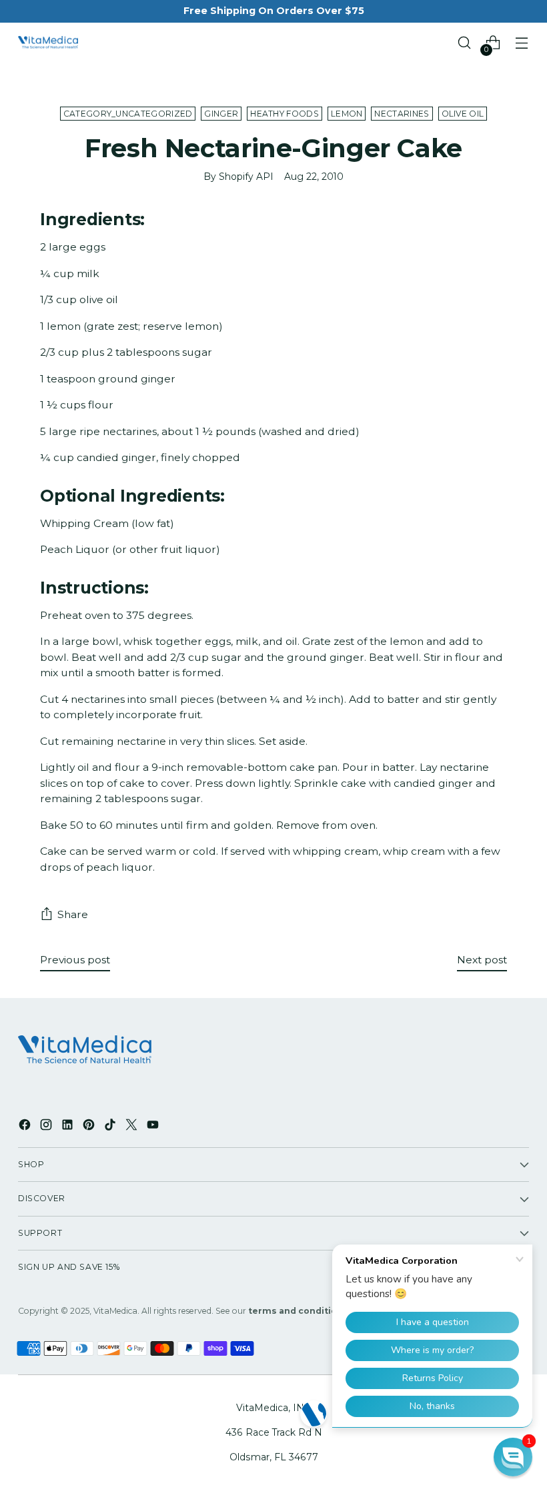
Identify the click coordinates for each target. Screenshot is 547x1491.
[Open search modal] (464, 43)
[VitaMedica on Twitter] (133, 1127)
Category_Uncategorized (128, 114)
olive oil (463, 114)
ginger (221, 114)
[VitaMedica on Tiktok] (111, 1127)
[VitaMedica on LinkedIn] (69, 1127)
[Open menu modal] (522, 43)
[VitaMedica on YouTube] (154, 1127)
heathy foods (284, 114)
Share (72, 914)
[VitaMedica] (48, 42)
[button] (513, 1457)
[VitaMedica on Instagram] (47, 1127)
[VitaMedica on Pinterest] (90, 1127)
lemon (347, 114)
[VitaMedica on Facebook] (26, 1127)
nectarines (401, 114)
